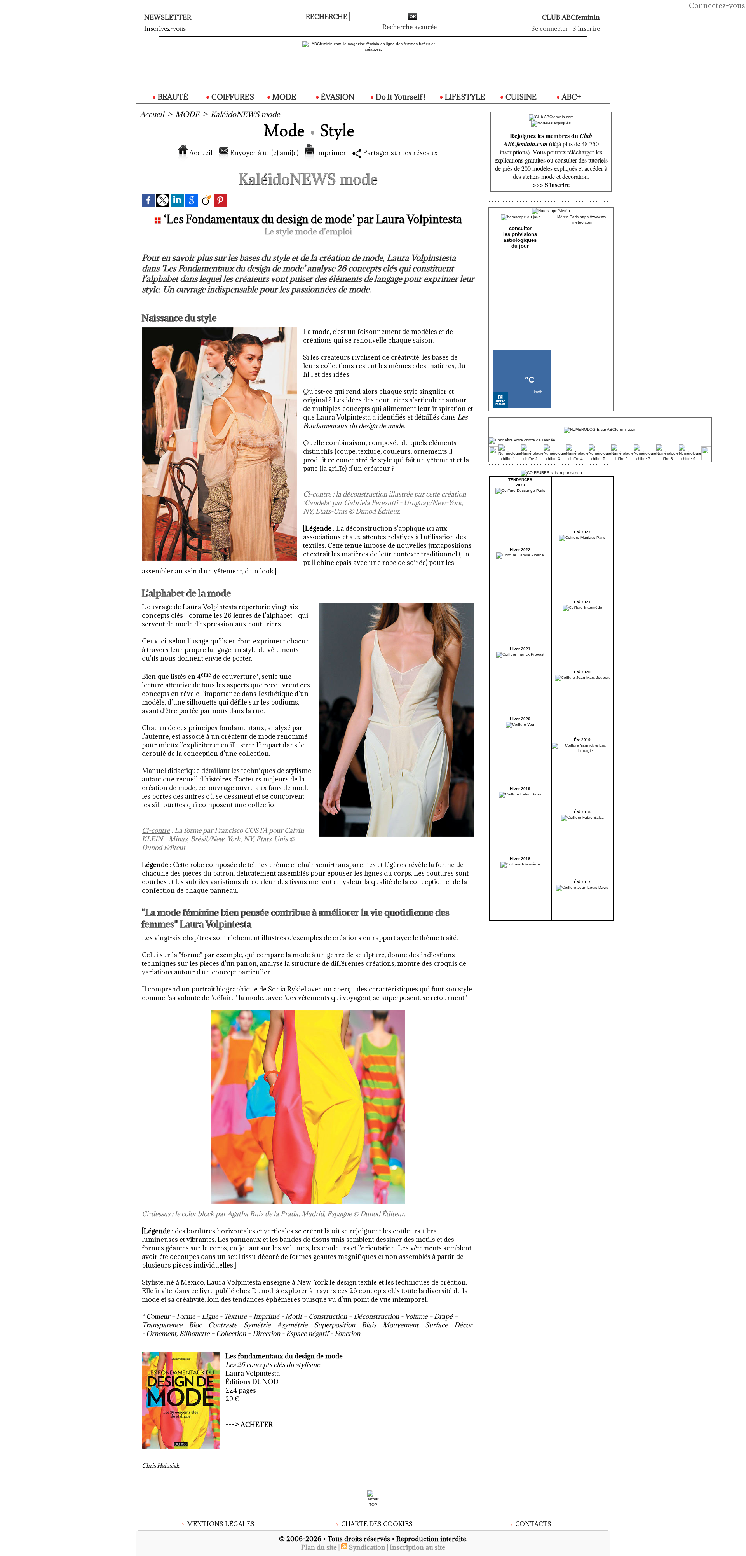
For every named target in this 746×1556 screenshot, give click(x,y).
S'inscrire (586, 28)
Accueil (152, 114)
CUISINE (520, 96)
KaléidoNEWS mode (245, 114)
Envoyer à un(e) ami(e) (263, 153)
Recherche (327, 16)
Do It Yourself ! (399, 96)
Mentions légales (219, 1524)
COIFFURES (232, 96)
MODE (283, 96)
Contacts (532, 1524)
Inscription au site (417, 1547)
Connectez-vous (717, 5)
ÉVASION (336, 96)
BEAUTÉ (172, 96)
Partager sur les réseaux (399, 153)
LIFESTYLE (464, 96)
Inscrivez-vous (165, 28)
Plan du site (319, 1547)
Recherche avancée (409, 27)
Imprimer (330, 153)
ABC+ (570, 96)
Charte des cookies (376, 1524)
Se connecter (549, 28)
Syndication (367, 1547)
